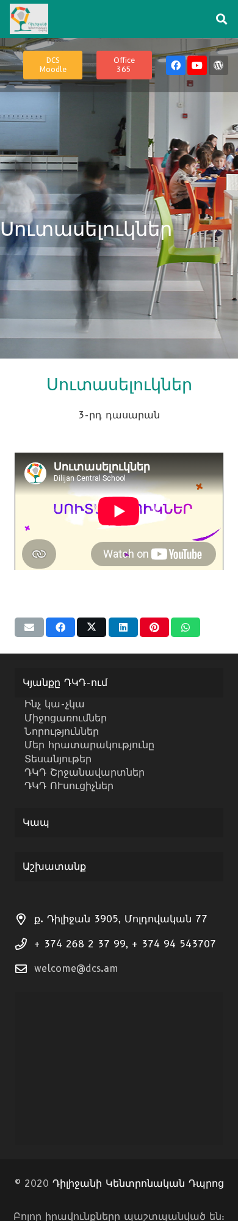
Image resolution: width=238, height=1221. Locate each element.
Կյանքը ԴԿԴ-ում (65, 682)
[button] (221, 19)
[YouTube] (197, 65)
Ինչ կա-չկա (54, 704)
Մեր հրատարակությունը (89, 745)
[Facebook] (176, 65)
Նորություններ (61, 731)
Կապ (36, 822)
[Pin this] (154, 627)
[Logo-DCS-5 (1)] (29, 19)
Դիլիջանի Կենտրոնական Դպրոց (138, 1183)
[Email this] (29, 627)
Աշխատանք (54, 866)
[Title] (218, 65)
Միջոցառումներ (65, 718)
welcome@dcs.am (76, 968)
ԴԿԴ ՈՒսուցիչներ (69, 786)
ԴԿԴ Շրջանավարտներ (84, 772)
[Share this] (60, 627)
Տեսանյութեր (58, 759)
